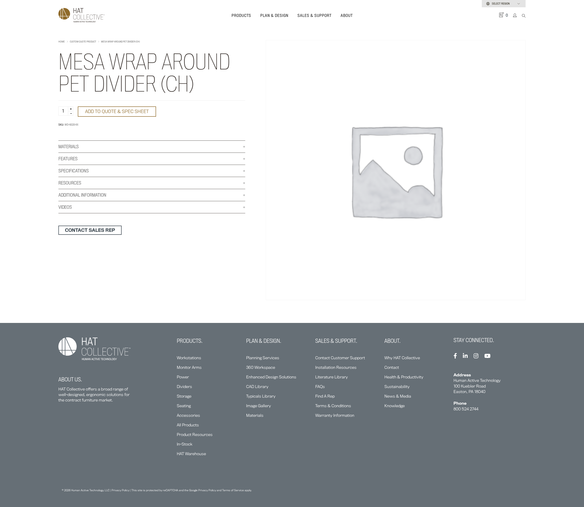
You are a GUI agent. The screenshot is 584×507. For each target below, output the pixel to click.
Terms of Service (233, 490)
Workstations (189, 357)
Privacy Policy (120, 490)
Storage (184, 396)
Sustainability (397, 386)
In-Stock (184, 444)
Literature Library (331, 377)
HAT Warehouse (191, 453)
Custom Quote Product (83, 41)
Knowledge (394, 405)
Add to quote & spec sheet (117, 111)
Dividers (184, 386)
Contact (391, 367)
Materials (68, 146)
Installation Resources (336, 367)
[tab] (151, 147)
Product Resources (195, 434)
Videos (65, 207)
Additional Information (82, 195)
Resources (69, 183)
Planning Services (262, 357)
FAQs (320, 386)
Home (61, 41)
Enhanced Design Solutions (271, 377)
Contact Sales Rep (90, 230)
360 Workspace (260, 367)
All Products (188, 424)
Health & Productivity (403, 377)
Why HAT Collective (402, 357)
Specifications (73, 171)
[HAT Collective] (81, 15)
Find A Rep (325, 396)
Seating (184, 405)
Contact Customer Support (340, 357)
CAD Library (257, 386)
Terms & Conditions (333, 405)
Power (183, 377)
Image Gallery (258, 405)
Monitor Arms (189, 367)
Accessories (188, 415)
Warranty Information (334, 415)
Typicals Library (261, 396)
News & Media (397, 396)
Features (68, 158)
